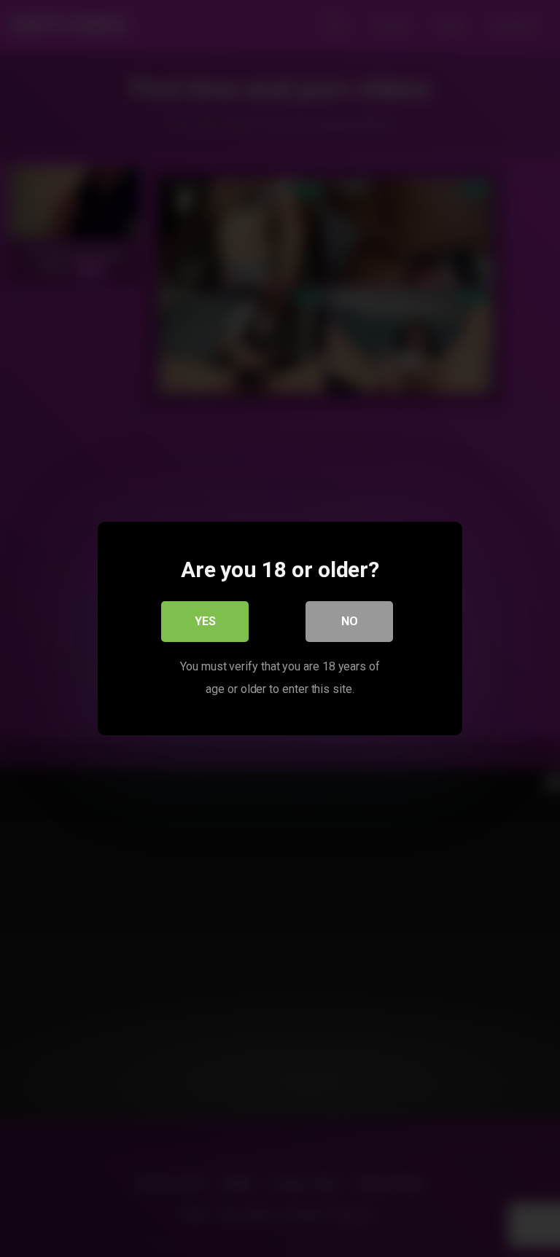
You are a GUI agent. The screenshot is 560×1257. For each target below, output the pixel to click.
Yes (205, 621)
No (349, 621)
